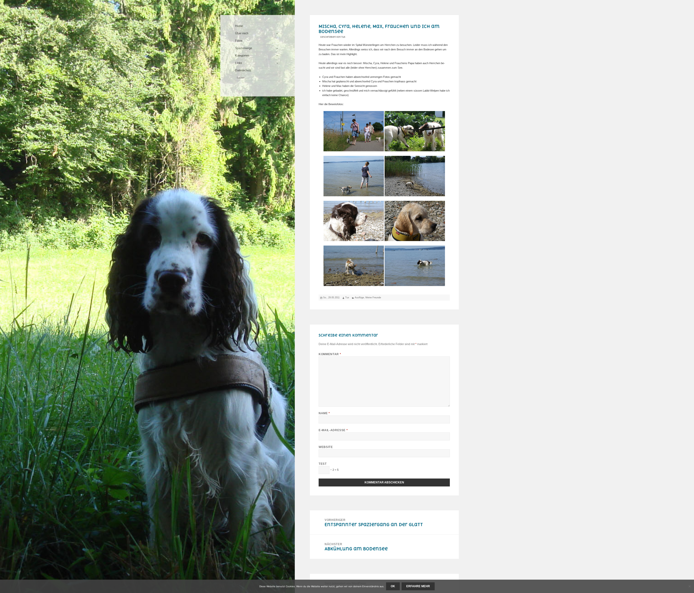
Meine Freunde (373, 297)
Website (326, 447)
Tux (347, 297)
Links (238, 62)
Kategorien (242, 55)
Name (324, 413)
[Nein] (689, 586)
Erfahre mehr (418, 586)
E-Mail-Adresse (333, 430)
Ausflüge (359, 297)
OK (393, 586)
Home (239, 25)
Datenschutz (243, 70)
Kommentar (330, 354)
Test (323, 463)
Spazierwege (243, 48)
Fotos (238, 40)
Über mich (241, 33)
